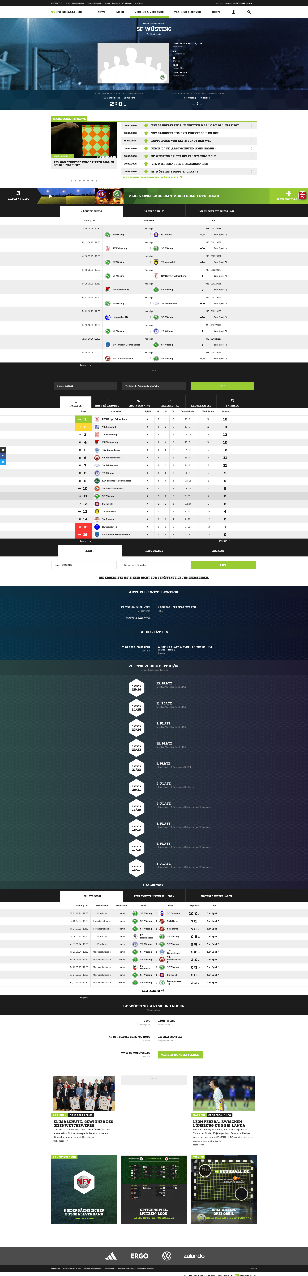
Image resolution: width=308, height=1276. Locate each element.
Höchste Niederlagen (216, 896)
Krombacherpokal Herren (177, 607)
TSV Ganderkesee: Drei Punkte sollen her (185, 133)
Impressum (55, 1268)
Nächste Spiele (92, 211)
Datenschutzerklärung (72, 1268)
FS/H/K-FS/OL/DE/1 (137, 618)
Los (222, 386)
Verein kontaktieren (180, 1054)
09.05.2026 (130, 171)
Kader (89, 551)
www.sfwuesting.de (135, 1053)
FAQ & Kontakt (126, 3)
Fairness (232, 406)
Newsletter (139, 3)
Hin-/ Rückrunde (107, 406)
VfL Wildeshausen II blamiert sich (179, 164)
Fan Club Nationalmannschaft (98, 3)
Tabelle (76, 406)
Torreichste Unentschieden (154, 896)
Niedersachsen (158, 23)
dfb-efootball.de (78, 3)
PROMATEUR (56, 3)
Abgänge (218, 551)
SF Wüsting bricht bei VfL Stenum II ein (183, 156)
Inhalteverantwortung (126, 1268)
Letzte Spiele (154, 211)
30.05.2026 (130, 164)
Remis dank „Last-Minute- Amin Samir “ (183, 148)
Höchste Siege (91, 896)
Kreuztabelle (201, 406)
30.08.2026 (130, 125)
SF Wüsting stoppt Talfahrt (174, 171)
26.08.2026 (130, 133)
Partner (115, 3)
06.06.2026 (130, 156)
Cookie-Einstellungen (145, 1268)
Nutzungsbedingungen (92, 1268)
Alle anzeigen (153, 885)
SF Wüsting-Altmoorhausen (154, 1006)
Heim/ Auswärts (138, 406)
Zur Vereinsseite (154, 34)
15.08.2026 (130, 141)
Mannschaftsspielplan (216, 211)
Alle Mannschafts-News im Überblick (150, 177)
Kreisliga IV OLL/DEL (188, 43)
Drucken (223, 541)
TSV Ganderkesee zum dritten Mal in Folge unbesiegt (84, 162)
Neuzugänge (154, 551)
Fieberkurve (170, 406)
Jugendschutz (109, 1268)
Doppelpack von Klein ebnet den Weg (181, 141)
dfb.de (67, 3)
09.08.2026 (130, 148)
